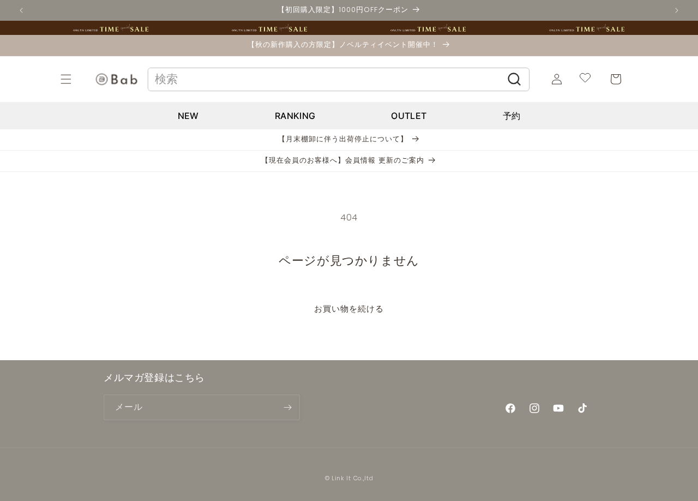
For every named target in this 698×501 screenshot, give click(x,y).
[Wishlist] (585, 79)
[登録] (287, 407)
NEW (188, 115)
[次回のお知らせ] (677, 10)
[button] (78, 79)
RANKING (295, 115)
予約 (512, 115)
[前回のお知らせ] (21, 10)
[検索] (514, 79)
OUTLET (408, 115)
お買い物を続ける (349, 308)
